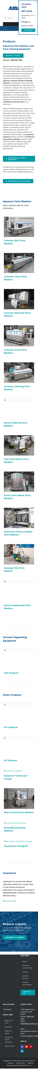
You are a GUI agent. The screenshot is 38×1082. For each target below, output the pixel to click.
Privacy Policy (20, 1063)
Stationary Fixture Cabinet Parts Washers (18, 533)
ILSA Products (11, 672)
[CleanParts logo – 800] (9, 901)
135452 (30, 26)
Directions (7, 1009)
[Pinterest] (31, 1046)
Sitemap (10, 1063)
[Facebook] (22, 1046)
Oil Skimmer (10, 760)
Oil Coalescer (11, 727)
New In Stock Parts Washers (19, 812)
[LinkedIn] (22, 1051)
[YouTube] (26, 1046)
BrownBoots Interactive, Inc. (22, 1065)
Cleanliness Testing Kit (16, 845)
